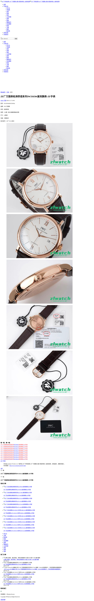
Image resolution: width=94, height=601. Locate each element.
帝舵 (7, 15)
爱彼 (7, 20)
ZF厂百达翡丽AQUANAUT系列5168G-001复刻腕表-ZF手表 (19, 583)
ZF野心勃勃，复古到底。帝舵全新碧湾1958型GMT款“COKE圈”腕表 (21, 559)
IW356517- (14, 448)
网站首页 (3, 92)
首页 (5, 4)
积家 (7, 25)
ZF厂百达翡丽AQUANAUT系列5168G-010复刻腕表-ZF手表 (19, 574)
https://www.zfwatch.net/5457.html (17, 465)
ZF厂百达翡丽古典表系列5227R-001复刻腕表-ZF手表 (17, 564)
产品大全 (6, 6)
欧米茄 (8, 31)
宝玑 (7, 11)
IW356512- (14, 446)
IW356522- (14, 459)
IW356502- (14, 453)
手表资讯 (6, 34)
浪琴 (7, 18)
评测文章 (6, 32)
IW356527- (14, 450)
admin (2, 100)
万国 (7, 27)
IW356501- (14, 444)
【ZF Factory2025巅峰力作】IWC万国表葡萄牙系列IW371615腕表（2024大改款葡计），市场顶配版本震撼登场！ (32, 569)
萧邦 (7, 29)
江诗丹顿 (8, 16)
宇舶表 (8, 9)
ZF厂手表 (3, 461)
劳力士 (8, 8)
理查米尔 (8, 22)
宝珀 (7, 13)
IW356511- (14, 457)
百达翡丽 (8, 24)
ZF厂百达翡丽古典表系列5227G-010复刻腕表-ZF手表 (17, 579)
